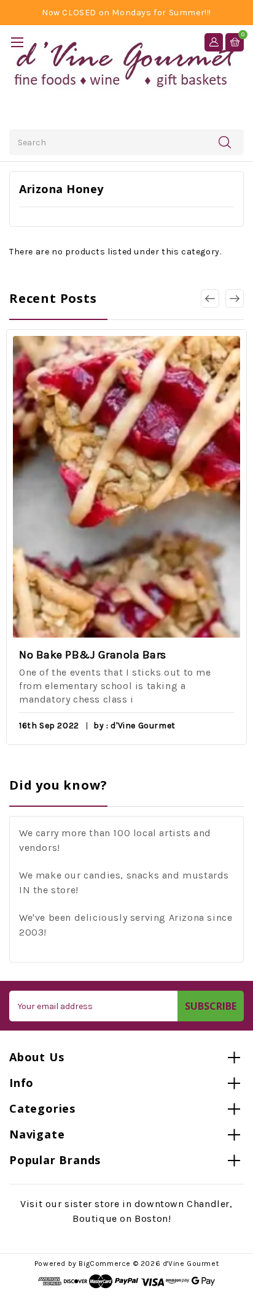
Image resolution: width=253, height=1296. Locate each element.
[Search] (225, 141)
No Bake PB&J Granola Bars (92, 655)
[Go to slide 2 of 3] (210, 298)
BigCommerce (105, 1263)
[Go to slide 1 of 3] (234, 298)
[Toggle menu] (17, 42)
